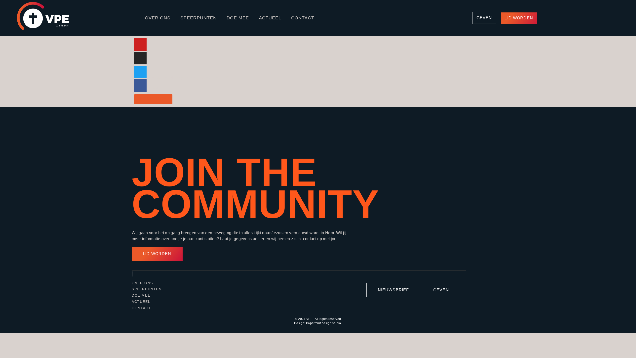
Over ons (157, 17)
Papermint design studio (323, 323)
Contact (302, 17)
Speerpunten (198, 17)
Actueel (270, 17)
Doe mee (238, 17)
